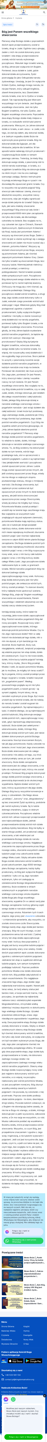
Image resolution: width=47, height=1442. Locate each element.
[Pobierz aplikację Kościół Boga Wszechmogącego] (4, 1360)
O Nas (26, 1344)
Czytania (18, 18)
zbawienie (30, 916)
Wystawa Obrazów (9, 1344)
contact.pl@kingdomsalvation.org (19, 1379)
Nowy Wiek (28, 1339)
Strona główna (6, 18)
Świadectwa (6, 1339)
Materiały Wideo (8, 1331)
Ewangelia (28, 1335)
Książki (27, 1326)
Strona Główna (7, 1326)
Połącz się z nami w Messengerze (23, 1437)
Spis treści (7, 24)
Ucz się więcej (21, 1394)
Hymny (27, 1331)
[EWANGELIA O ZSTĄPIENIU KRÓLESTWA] (23, 12)
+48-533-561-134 (13, 1375)
